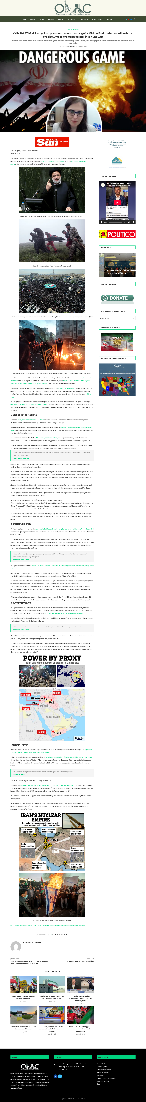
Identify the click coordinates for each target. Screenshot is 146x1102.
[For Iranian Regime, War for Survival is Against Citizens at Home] (23, 984)
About (32, 19)
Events (51, 19)
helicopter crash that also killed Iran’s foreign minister (29, 404)
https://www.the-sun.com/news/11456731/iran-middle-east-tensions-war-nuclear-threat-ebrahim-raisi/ (47, 925)
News (42, 19)
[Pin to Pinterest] (59, 935)
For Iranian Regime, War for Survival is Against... (23, 997)
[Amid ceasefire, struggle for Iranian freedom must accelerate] (80, 1015)
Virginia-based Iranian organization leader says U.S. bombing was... (81, 998)
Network (71, 19)
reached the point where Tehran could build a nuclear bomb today (69, 757)
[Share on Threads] (62, 935)
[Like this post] (53, 935)
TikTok (109, 19)
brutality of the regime (66, 388)
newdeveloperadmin (68, 46)
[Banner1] (117, 379)
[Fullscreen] (133, 222)
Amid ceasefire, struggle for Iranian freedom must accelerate (80, 1029)
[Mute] (129, 222)
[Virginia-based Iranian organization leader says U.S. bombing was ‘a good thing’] (80, 984)
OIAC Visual (97, 19)
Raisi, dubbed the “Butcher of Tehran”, (31, 420)
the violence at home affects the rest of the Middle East (63, 613)
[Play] (102, 222)
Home (24, 19)
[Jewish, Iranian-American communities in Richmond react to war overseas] (52, 1015)
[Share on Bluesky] (64, 935)
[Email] (131, 19)
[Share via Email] (66, 935)
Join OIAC (84, 19)
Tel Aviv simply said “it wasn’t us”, (46, 438)
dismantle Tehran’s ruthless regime (52, 161)
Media (60, 19)
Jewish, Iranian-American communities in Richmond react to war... (52, 1029)
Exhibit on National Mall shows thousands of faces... (23, 1028)
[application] (117, 202)
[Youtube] (128, 19)
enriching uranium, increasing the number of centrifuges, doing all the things (47, 785)
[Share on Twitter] (57, 935)
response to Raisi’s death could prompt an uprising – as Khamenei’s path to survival (64, 529)
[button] (101, 265)
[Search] (134, 19)
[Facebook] (123, 19)
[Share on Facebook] (55, 935)
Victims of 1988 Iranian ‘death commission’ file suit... (117, 272)
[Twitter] (126, 19)
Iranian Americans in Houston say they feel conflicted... (52, 997)
